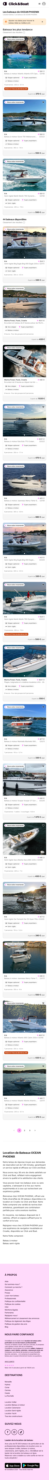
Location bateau (8, 14)
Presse (7, 1293)
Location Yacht (10, 1413)
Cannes (8, 1390)
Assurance (9, 1290)
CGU (6, 1307)
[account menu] (44, 4)
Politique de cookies (12, 1304)
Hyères (7, 1385)
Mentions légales (11, 1310)
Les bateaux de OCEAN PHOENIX (26, 14)
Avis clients (9, 1361)
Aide (6, 1281)
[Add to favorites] (43, 39)
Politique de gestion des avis (16, 1324)
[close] (42, 22)
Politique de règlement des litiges (18, 1321)
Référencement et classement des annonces (22, 1318)
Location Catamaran (12, 1408)
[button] (24, 67)
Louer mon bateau (12, 1296)
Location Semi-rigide (13, 1411)
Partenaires (9, 1313)
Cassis (7, 1393)
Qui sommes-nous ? (12, 1284)
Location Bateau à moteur (15, 1405)
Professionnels (10, 1298)
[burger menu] (39, 4)
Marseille (8, 1382)
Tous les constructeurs (13, 1416)
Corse (7, 1387)
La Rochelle (9, 1396)
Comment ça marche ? (13, 1287)
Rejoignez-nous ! (11, 1315)
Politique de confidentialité (15, 1301)
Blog (6, 1327)
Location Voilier (11, 1402)
